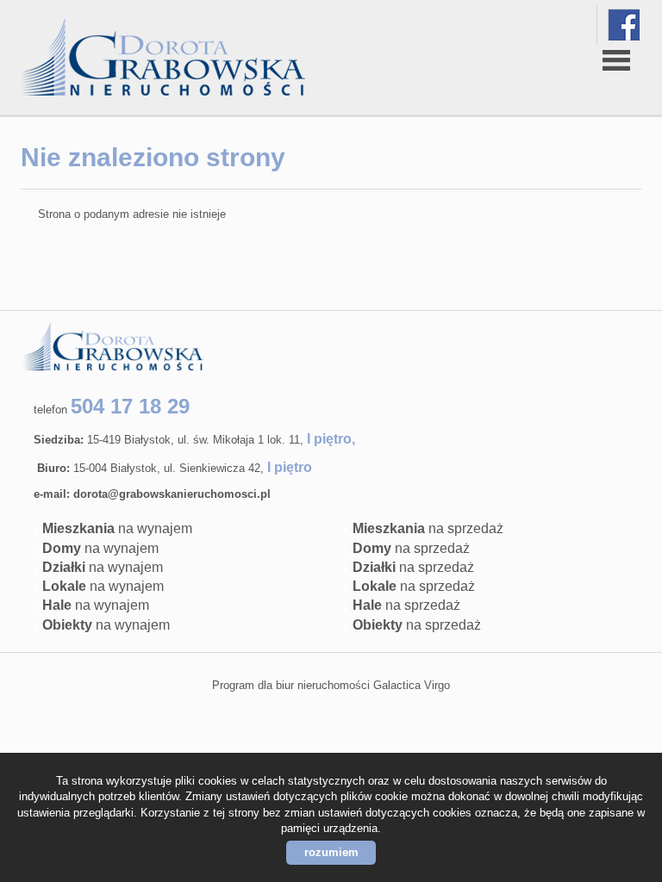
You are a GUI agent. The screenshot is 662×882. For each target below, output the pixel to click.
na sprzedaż (428, 528)
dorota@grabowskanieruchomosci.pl (172, 494)
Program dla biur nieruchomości (292, 685)
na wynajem (117, 528)
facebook (624, 24)
